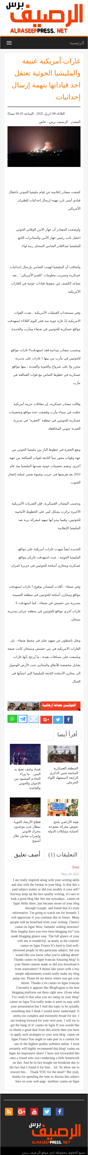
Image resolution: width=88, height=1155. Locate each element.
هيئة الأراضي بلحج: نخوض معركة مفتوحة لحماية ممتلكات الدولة (63, 826)
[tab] (67, 734)
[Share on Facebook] (68, 720)
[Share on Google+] (46, 720)
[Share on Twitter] (58, 720)
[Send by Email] (33, 719)
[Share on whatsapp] (12, 719)
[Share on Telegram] (22, 718)
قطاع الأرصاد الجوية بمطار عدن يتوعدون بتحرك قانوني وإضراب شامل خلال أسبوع (27, 831)
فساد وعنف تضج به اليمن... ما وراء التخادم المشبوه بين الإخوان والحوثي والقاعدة (27, 779)
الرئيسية (77, 43)
